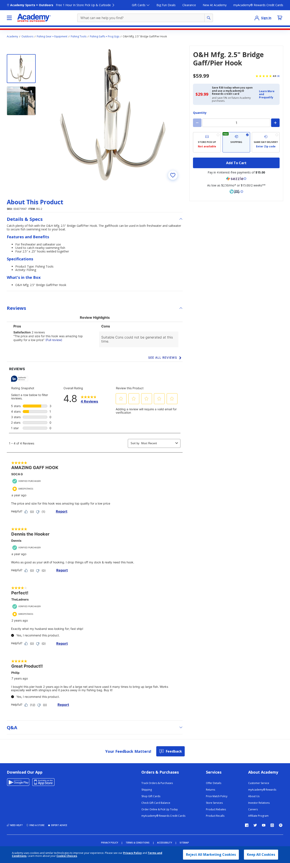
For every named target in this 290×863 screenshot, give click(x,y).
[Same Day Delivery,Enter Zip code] (265, 142)
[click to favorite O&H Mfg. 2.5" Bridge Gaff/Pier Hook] (172, 175)
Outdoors (27, 36)
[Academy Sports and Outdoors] (34, 18)
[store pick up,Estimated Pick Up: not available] (207, 142)
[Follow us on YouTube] (263, 825)
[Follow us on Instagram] (272, 825)
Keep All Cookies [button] (261, 854)
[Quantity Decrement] (197, 122)
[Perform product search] (208, 18)
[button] (268, 94)
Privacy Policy (132, 853)
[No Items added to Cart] (279, 17)
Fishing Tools (78, 36)
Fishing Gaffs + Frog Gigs (104, 36)
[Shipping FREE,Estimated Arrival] (236, 142)
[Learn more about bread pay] (236, 191)
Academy (12, 36)
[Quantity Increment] (275, 122)
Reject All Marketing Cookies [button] (211, 854)
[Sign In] (256, 17)
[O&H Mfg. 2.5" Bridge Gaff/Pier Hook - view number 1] (21, 68)
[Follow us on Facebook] (246, 825)
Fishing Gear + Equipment (52, 36)
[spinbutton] (236, 122)
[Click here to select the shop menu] (9, 17)
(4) (278, 76)
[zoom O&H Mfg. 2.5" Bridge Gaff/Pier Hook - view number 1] (113, 115)
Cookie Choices (66, 856)
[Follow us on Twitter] (255, 825)
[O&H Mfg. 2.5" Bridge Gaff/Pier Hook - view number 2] (21, 101)
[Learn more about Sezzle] (236, 178)
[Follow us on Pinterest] (280, 825)
